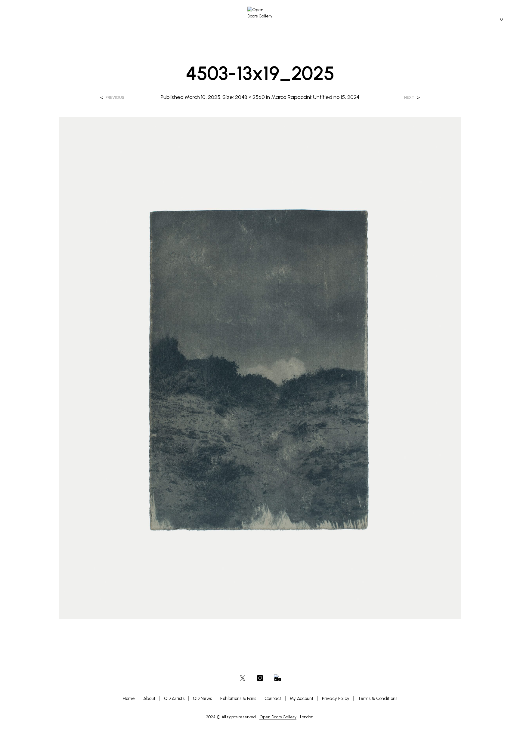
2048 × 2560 (250, 97)
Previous (115, 98)
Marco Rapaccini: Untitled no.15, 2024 (315, 97)
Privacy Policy (335, 698)
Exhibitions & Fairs (238, 698)
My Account (302, 698)
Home (129, 698)
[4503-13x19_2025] (260, 367)
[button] (498, 20)
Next (409, 98)
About (149, 698)
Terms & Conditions (377, 698)
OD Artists (174, 698)
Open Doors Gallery (277, 717)
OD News (202, 698)
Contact (273, 698)
